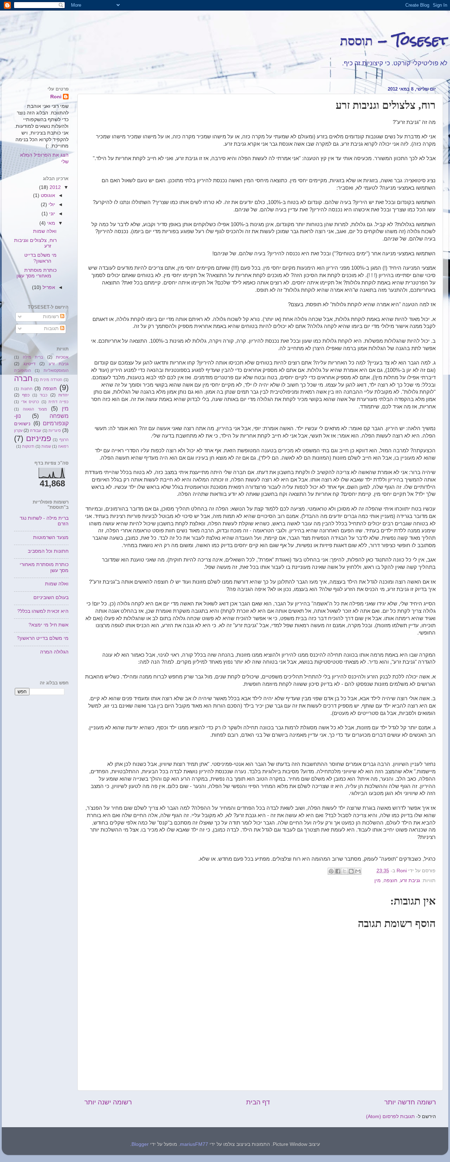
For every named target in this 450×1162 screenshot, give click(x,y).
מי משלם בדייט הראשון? (40, 257)
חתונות (26, 389)
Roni (56, 96)
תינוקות (28, 446)
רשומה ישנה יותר (108, 1102)
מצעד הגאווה (35, 409)
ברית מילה (33, 357)
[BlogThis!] (351, 871)
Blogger (140, 1144)
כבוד (43, 395)
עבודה (35, 430)
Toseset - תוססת (394, 40)
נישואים (22, 423)
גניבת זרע (410, 880)
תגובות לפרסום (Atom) (390, 1116)
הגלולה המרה (54, 652)
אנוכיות (62, 357)
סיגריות (55, 430)
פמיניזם (38, 438)
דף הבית (258, 1102)
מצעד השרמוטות (51, 537)
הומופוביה (22, 370)
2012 (54, 187)
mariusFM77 (194, 1144)
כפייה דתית (59, 402)
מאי (50, 223)
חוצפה (390, 880)
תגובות (52, 328)
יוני (51, 213)
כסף (26, 395)
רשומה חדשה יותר (410, 1102)
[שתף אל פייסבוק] (337, 871)
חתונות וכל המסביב (48, 551)
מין (377, 880)
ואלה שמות (45, 231)
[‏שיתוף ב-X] (344, 871)
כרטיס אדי (30, 402)
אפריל (48, 287)
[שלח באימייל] (357, 871)
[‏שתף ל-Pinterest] (331, 871)
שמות (46, 446)
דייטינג (30, 363)
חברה (23, 378)
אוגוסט (47, 195)
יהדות (63, 395)
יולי (51, 204)
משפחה (59, 416)
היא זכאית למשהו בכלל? (43, 611)
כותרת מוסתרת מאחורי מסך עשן (37, 273)
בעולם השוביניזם (51, 597)
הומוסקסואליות (56, 370)
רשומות (51, 316)
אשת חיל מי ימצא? (48, 625)
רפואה (63, 446)
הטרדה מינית (51, 380)
